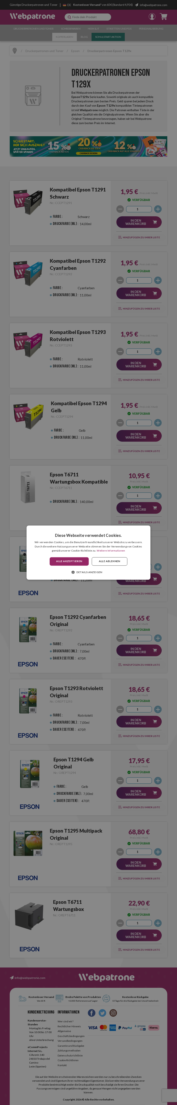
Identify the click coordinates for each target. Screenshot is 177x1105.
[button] (88, 572)
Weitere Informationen (111, 550)
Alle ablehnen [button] (109, 561)
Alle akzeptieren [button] (69, 561)
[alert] (88, 552)
